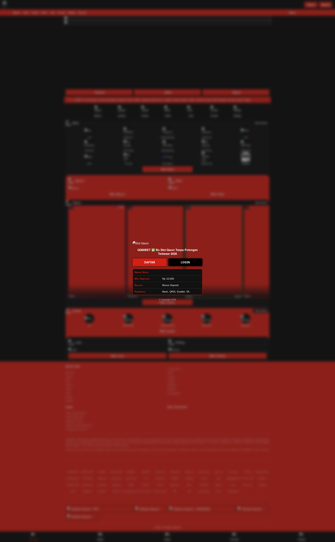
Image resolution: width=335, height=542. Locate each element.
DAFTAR (149, 262)
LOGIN (185, 262)
